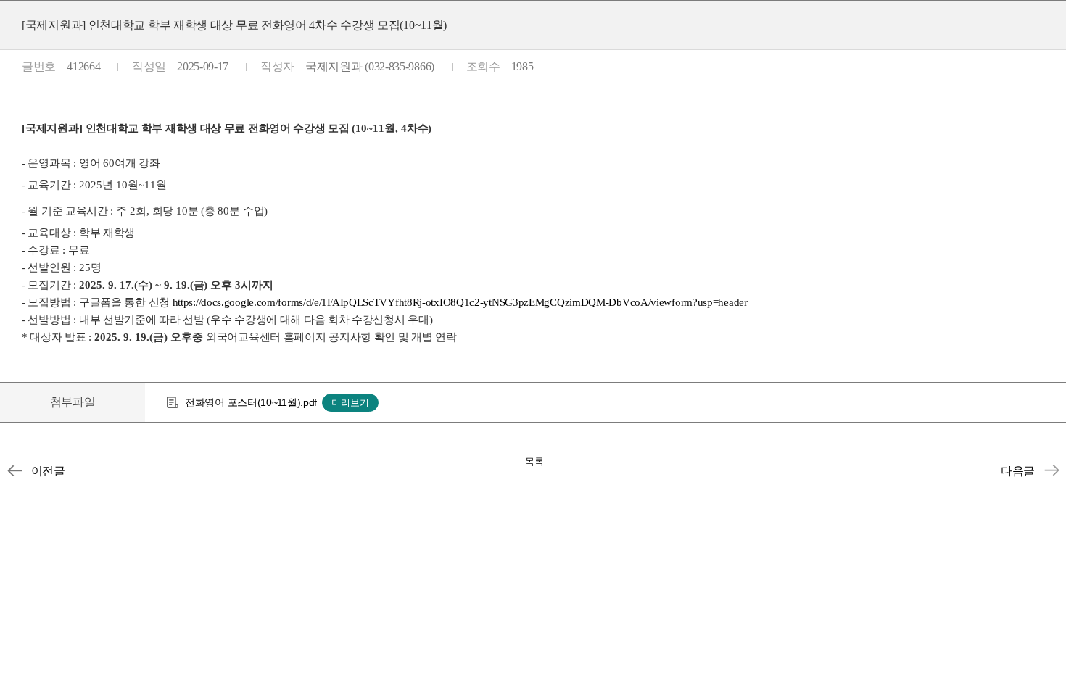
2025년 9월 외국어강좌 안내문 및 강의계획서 (14, 470)
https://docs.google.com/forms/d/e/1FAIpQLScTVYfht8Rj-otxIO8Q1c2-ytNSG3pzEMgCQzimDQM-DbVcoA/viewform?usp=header (460, 302)
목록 (534, 461)
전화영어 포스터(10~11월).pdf (251, 402)
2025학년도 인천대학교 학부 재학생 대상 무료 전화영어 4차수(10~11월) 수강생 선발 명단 (1051, 470)
